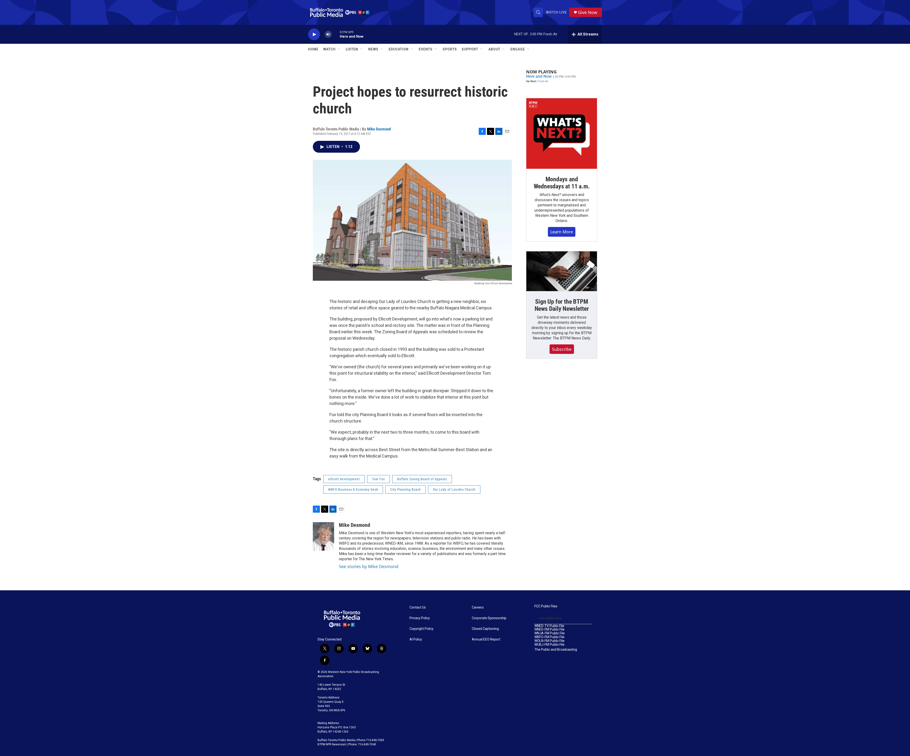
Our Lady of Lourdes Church (454, 489)
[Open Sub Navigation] (339, 49)
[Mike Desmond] (323, 536)
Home (313, 49)
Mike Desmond (379, 129)
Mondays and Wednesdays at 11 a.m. (562, 183)
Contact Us (418, 607)
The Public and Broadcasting (555, 649)
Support (470, 49)
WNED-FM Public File (549, 629)
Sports (450, 49)
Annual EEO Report (486, 639)
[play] (314, 34)
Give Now (587, 12)
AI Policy (416, 639)
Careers (478, 607)
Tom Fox (378, 479)
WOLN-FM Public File (549, 641)
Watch (329, 49)
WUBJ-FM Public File (549, 644)
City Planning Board (405, 489)
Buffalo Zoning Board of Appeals (422, 479)
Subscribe (562, 349)
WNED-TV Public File (549, 626)
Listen (352, 49)
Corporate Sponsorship (489, 618)
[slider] (336, 34)
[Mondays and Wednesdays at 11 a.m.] (561, 133)
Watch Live (556, 12)
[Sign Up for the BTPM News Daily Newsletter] (561, 271)
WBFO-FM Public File (549, 637)
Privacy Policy (420, 618)
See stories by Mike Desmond (368, 566)
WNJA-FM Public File (549, 633)
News (373, 49)
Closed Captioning (485, 629)
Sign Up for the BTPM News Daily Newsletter (562, 305)
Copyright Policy (421, 629)
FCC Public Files (545, 606)
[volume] (328, 34)
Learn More (561, 232)
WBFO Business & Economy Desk (353, 489)
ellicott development (344, 479)
